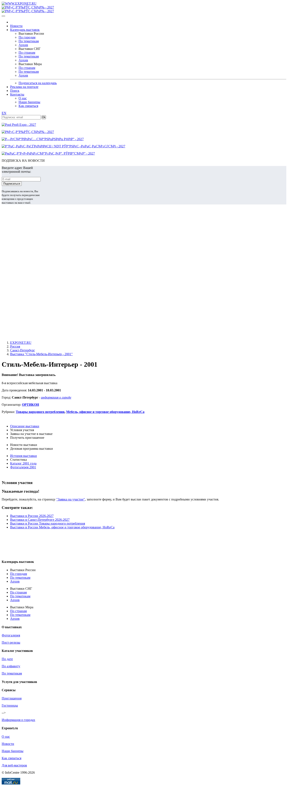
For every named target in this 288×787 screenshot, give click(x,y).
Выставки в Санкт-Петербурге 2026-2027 (40, 519)
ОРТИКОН (30, 404)
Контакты (17, 94)
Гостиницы (10, 705)
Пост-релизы (11, 642)
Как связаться (28, 106)
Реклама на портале (24, 87)
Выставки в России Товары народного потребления (47, 523)
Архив (23, 45)
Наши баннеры (29, 102)
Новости (16, 26)
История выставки (23, 456)
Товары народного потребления (40, 412)
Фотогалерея (11, 635)
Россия (15, 346)
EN (4, 113)
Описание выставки (24, 426)
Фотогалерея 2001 (23, 467)
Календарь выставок (25, 30)
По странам (27, 52)
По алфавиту (11, 666)
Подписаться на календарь (38, 83)
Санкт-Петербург (22, 350)
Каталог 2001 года (23, 463)
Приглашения (12, 698)
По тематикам (29, 41)
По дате (7, 659)
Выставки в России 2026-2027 (32, 516)
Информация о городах (18, 720)
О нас (23, 98)
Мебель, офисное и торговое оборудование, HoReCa (105, 412)
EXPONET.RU (20, 342)
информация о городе (56, 397)
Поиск (14, 90)
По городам (27, 37)
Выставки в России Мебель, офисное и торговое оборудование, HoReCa (62, 527)
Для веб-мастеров (14, 765)
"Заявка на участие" (70, 499)
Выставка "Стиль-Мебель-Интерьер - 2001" (41, 354)
